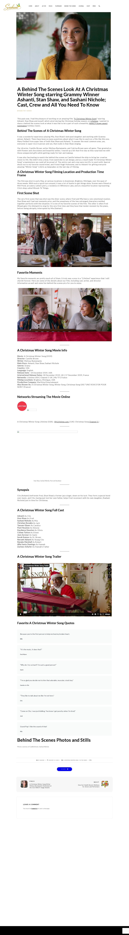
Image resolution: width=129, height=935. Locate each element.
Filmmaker (58, 6)
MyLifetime (59, 422)
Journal (81, 6)
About (37, 6)
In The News (83, 760)
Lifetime (94, 121)
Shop (88, 6)
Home (30, 6)
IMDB (94, 6)
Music (50, 6)
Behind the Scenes (70, 6)
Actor (44, 6)
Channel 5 (93, 422)
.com (67, 422)
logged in (34, 808)
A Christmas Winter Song (85, 118)
